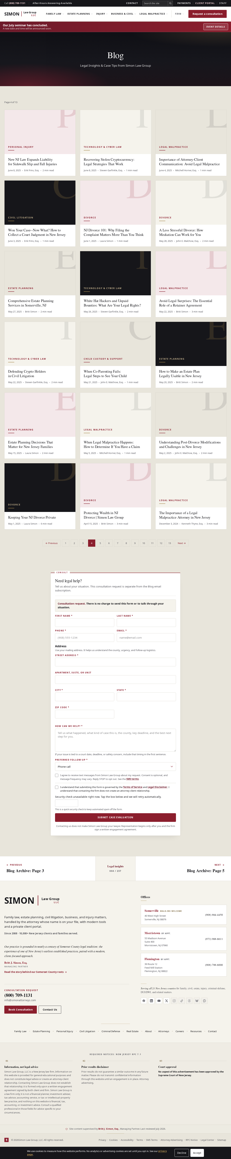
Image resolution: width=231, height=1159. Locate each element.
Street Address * (67, 655)
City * (59, 690)
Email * (122, 630)
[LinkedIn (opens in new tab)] (151, 1001)
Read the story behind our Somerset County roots (35, 972)
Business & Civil (122, 13)
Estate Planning (78, 13)
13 (169, 543)
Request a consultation (208, 13)
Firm (178, 13)
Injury (100, 13)
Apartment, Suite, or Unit (73, 672)
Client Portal (205, 3)
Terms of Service (132, 787)
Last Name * (125, 616)
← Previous (51, 543)
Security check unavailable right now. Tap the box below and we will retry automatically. (108, 796)
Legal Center (207, 1140)
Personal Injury (64, 1031)
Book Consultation (20, 1009)
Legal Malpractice (152, 13)
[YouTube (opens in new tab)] (159, 1001)
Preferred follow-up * (71, 760)
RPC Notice (192, 1140)
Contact (132, 3)
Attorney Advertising (172, 1140)
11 (152, 543)
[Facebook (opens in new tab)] (144, 1001)
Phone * (60, 630)
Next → (182, 543)
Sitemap (221, 1140)
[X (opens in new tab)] (167, 1001)
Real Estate (132, 1031)
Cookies (113, 1140)
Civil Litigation (87, 1031)
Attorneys (163, 1031)
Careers (180, 1031)
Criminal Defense (111, 1031)
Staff (223, 3)
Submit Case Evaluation (116, 817)
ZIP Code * (62, 707)
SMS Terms (152, 1140)
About (148, 1031)
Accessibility (127, 1140)
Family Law (53, 13)
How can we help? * (69, 726)
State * (121, 690)
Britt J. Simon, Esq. (108, 1128)
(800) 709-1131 (14, 3)
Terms (139, 1140)
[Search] (170, 3)
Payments (184, 3)
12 (161, 543)
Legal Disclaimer (157, 787)
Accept (197, 1152)
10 (143, 543)
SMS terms (132, 779)
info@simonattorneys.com (20, 1000)
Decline (181, 1152)
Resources (196, 1031)
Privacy (102, 1140)
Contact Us (50, 1009)
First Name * (64, 616)
